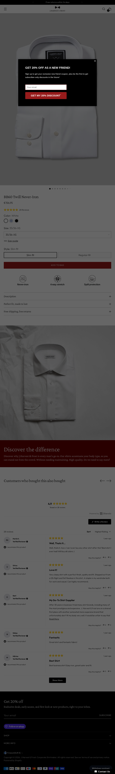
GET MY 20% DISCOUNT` (46, 95)
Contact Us (103, 771)
